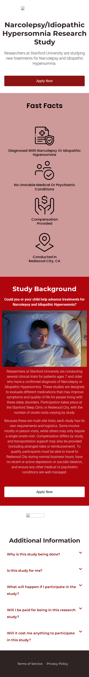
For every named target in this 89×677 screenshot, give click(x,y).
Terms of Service (29, 664)
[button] (44, 554)
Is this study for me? (24, 571)
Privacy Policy (57, 664)
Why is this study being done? (33, 554)
